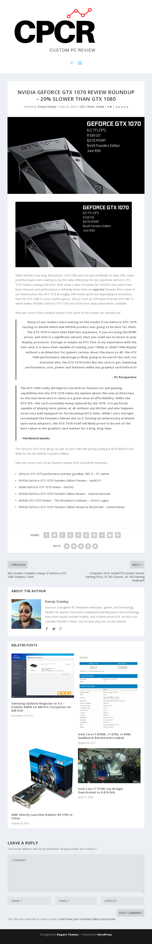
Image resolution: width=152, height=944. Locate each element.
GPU (83, 106)
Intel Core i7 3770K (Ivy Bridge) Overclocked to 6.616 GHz (100, 790)
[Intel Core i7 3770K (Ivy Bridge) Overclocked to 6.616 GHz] (109, 765)
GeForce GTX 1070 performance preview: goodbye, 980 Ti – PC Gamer (64, 474)
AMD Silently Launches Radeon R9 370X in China (42, 816)
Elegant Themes (67, 934)
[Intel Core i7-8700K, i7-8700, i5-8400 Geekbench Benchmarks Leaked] (109, 691)
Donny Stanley (47, 106)
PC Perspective (125, 377)
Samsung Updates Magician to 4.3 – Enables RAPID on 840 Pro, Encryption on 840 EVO (41, 707)
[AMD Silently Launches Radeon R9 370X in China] (42, 778)
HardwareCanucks (36, 438)
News (91, 106)
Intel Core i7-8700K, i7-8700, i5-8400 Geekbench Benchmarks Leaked (104, 736)
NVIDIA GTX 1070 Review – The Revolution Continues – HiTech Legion (64, 500)
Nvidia (100, 106)
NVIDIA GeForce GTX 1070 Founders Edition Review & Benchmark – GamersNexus (72, 507)
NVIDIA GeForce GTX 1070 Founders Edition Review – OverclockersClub (64, 494)
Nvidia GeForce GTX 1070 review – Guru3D (46, 487)
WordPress (104, 934)
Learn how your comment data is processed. (87, 919)
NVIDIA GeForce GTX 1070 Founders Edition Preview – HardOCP (60, 480)
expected (98, 289)
